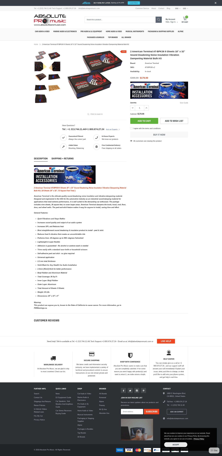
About (153, 8)
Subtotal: (133, 114)
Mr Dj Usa (103, 409)
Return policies (39, 405)
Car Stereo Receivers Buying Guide (64, 412)
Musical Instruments (135, 31)
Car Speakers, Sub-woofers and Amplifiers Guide (64, 404)
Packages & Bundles (95, 37)
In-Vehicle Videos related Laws (40, 410)
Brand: (133, 63)
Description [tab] (41, 158)
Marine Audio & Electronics (65, 31)
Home (36, 44)
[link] (41, 55)
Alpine (180, 31)
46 (134, 141)
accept (176, 444)
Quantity (133, 103)
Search (36, 394)
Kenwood (102, 397)
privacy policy (199, 439)
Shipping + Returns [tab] (63, 158)
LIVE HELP (166, 341)
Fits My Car (38, 416)
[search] (159, 20)
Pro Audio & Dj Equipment (91, 31)
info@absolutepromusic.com (89, 8)
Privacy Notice (39, 420)
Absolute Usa (104, 413)
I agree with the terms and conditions (147, 128)
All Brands (126, 37)
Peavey (102, 405)
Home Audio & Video (114, 31)
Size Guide (184, 103)
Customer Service (142, 8)
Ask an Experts (112, 129)
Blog (168, 8)
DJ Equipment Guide (63, 397)
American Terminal (152, 63)
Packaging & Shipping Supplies (161, 31)
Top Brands (113, 37)
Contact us (38, 397)
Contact (161, 8)
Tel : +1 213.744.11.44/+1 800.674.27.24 (83, 129)
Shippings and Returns (42, 401)
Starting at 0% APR (116, 3)
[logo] (50, 20)
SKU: (132, 67)
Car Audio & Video (42, 31)
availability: (135, 71)
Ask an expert (176, 411)
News (58, 394)
